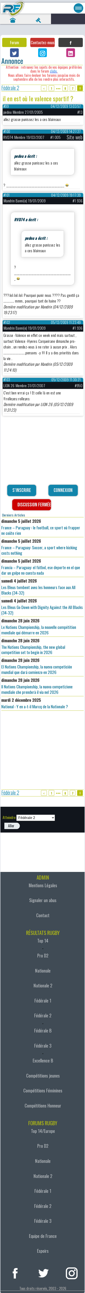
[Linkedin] (70, 52)
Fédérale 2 (10, 88)
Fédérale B (43, 1030)
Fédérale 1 (42, 1000)
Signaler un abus (42, 900)
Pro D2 (42, 955)
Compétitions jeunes (43, 1075)
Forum (14, 42)
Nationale (43, 970)
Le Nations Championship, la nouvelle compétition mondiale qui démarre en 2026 (38, 626)
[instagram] (72, 1272)
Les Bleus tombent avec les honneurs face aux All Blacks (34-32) (38, 586)
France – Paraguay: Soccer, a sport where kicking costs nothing (39, 547)
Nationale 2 (43, 985)
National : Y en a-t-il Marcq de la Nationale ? (34, 703)
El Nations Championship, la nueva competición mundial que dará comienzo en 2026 (36, 666)
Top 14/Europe (43, 1131)
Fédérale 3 (42, 1045)
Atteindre (9, 817)
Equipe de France (43, 1236)
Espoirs (43, 1250)
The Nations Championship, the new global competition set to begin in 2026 (33, 646)
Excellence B (43, 1060)
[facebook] (15, 1272)
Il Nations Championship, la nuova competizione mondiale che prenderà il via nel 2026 (37, 686)
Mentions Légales (43, 885)
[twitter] (43, 1272)
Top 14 (42, 940)
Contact (42, 915)
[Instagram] (42, 52)
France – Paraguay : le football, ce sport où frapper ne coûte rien (40, 527)
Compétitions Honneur (43, 1105)
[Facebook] (70, 42)
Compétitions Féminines (42, 1090)
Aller (11, 825)
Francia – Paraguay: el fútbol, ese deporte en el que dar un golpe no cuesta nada (40, 567)
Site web (74, 137)
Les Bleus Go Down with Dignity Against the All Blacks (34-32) (42, 606)
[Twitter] (14, 52)
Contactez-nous (42, 42)
